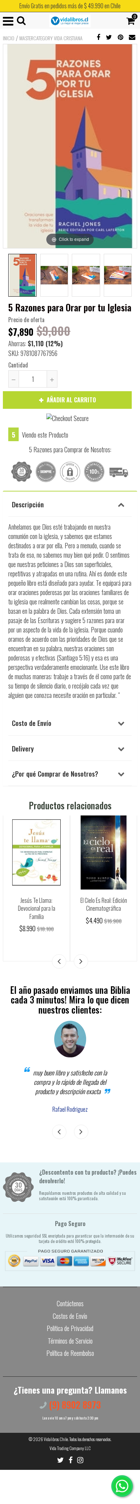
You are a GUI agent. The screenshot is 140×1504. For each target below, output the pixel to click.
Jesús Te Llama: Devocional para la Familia (36, 908)
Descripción (28, 504)
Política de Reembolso (70, 1353)
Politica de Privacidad (70, 1328)
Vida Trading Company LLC (70, 1448)
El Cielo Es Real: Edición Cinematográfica (103, 904)
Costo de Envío (31, 723)
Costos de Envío (70, 1316)
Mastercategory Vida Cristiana (51, 38)
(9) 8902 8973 (74, 1404)
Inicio (8, 38)
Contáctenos (70, 1303)
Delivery (23, 748)
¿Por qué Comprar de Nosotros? (55, 773)
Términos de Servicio (70, 1340)
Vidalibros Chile (56, 1439)
